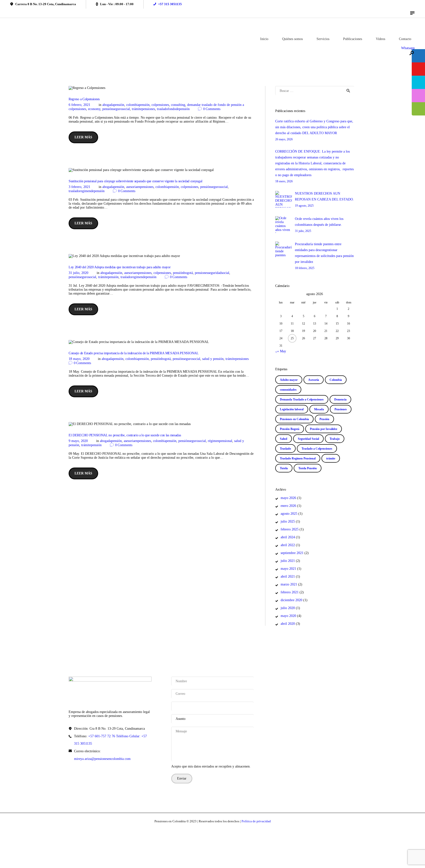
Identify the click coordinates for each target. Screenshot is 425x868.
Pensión (324, 419)
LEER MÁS (83, 137)
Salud (283, 439)
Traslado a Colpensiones (317, 448)
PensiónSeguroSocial (116, 109)
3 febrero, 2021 (79, 187)
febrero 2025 (290, 529)
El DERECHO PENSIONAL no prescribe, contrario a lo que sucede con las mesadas (125, 435)
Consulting (178, 105)
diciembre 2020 (291, 600)
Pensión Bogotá (289, 429)
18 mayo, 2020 (79, 359)
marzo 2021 (289, 584)
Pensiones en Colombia (294, 419)
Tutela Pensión (307, 468)
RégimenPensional (220, 441)
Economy (94, 109)
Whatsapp (408, 48)
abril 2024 (288, 537)
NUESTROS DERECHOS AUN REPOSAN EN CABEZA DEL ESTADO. (324, 196)
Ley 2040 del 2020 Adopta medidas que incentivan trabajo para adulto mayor (119, 267)
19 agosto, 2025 (304, 205)
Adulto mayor (289, 380)
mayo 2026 (288, 498)
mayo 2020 (288, 616)
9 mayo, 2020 (78, 441)
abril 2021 (288, 576)
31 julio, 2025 (303, 231)
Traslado (285, 448)
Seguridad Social (308, 439)
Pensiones (340, 409)
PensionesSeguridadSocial (212, 273)
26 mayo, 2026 (284, 139)
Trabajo (335, 439)
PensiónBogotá (183, 273)
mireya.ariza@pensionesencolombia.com (102, 759)
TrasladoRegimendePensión (87, 191)
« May (281, 351)
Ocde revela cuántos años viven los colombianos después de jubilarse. (319, 222)
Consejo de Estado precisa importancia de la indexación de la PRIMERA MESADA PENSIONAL (134, 353)
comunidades (288, 389)
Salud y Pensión (213, 359)
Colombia (336, 380)
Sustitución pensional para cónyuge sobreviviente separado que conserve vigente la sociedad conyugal (135, 181)
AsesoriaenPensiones (139, 187)
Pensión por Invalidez (323, 429)
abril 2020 (288, 624)
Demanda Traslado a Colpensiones (302, 399)
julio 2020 (288, 608)
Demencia (340, 399)
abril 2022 (288, 545)
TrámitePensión (108, 277)
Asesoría (313, 380)
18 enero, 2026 (284, 181)
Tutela (284, 468)
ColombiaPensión (138, 105)
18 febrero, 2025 (304, 268)
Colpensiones (160, 105)
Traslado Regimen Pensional (298, 458)
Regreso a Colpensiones (84, 99)
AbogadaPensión (113, 105)
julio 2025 (288, 521)
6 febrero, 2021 (79, 105)
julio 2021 (288, 561)
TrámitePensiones (143, 109)
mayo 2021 (288, 568)
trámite (330, 458)
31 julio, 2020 (78, 273)
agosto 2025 (289, 513)
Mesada (319, 409)
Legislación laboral (292, 409)
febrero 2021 (290, 592)
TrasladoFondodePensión (173, 109)
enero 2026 (288, 506)
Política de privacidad (256, 821)
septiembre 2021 (292, 553)
